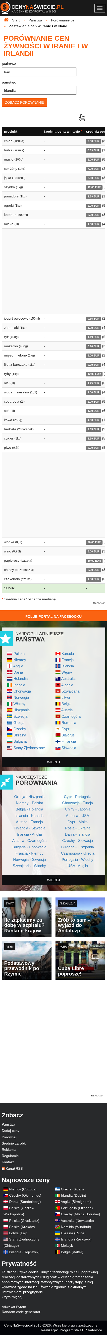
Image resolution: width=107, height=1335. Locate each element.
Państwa (8, 1124)
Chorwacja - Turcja (77, 803)
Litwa (65, 697)
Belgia (66, 704)
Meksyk (67, 1245)
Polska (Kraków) (22, 1227)
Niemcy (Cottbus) (23, 1189)
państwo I (10, 64)
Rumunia (68, 722)
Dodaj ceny (10, 1131)
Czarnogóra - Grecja (77, 853)
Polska (19, 653)
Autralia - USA (77, 815)
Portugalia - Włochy (77, 859)
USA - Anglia (77, 866)
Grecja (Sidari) (72, 1189)
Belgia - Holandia (29, 809)
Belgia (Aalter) (72, 1252)
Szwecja (20, 716)
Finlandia (68, 741)
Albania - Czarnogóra (29, 840)
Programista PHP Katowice (81, 1330)
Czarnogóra (71, 716)
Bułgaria (20, 741)
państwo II (10, 82)
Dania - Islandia (77, 834)
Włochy (19, 704)
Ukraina (19, 735)
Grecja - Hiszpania (29, 797)
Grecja (18, 722)
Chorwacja (22, 691)
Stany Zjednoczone (29, 748)
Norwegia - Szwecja (29, 859)
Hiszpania (21, 710)
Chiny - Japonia (77, 809)
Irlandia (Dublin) (73, 1195)
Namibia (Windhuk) (76, 1227)
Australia (68, 678)
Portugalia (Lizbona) (77, 1208)
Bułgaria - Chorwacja (29, 847)
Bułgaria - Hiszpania (77, 847)
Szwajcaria (70, 691)
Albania (67, 685)
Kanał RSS (14, 1168)
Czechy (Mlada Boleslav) (80, 1214)
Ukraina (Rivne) (73, 1233)
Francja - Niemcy (29, 853)
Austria (67, 710)
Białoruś (68, 735)
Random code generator (21, 1312)
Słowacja (68, 748)
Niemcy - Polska (29, 803)
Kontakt (8, 1162)
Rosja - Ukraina (77, 828)
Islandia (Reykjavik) (76, 1239)
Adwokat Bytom (14, 1307)
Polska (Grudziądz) (24, 1221)
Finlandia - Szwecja (29, 828)
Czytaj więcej (12, 1297)
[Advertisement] (53, 1039)
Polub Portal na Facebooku (53, 617)
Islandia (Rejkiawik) (24, 1252)
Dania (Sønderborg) (25, 1202)
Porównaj (9, 1137)
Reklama (9, 1150)
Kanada (67, 653)
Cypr (65, 729)
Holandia (20, 678)
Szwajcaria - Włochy (29, 866)
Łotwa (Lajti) (19, 1233)
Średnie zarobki (14, 1143)
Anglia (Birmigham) (76, 1202)
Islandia (67, 666)
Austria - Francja (29, 822)
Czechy (19, 729)
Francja (67, 660)
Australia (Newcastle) (77, 1221)
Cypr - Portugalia (77, 797)
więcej (53, 762)
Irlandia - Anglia (29, 834)
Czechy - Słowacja (77, 840)
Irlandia (19, 685)
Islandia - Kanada (29, 815)
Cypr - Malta (77, 822)
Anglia (18, 666)
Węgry (66, 672)
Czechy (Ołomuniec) (25, 1195)
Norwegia (21, 697)
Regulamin (10, 1156)
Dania (18, 672)
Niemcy (19, 660)
